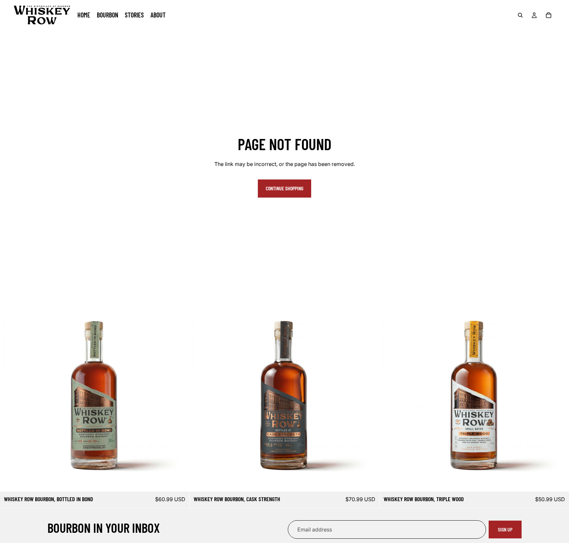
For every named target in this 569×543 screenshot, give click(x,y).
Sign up (505, 529)
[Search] (520, 15)
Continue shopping (284, 188)
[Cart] (548, 15)
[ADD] (179, 481)
